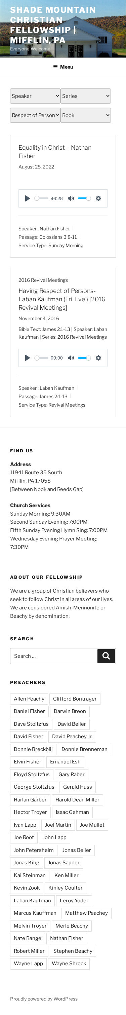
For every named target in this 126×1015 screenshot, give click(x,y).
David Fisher (28, 737)
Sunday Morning (65, 245)
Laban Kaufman (57, 388)
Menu (66, 67)
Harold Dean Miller (77, 800)
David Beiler (71, 724)
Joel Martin (58, 825)
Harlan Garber (30, 800)
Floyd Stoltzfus (32, 775)
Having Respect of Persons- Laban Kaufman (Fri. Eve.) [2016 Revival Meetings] (62, 299)
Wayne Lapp (28, 964)
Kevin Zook (27, 888)
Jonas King (26, 863)
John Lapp (55, 837)
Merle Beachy (71, 926)
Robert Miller (29, 951)
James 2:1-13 (56, 329)
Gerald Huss (77, 787)
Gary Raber (71, 775)
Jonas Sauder (64, 863)
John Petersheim (34, 850)
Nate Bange (27, 938)
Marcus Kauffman (35, 913)
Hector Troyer (30, 812)
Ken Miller (66, 875)
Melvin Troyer (30, 926)
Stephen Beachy (72, 951)
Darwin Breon (70, 711)
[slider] (41, 198)
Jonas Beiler (76, 850)
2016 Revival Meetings (43, 280)
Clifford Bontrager (75, 699)
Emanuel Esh (65, 762)
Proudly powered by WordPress (44, 999)
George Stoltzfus (34, 787)
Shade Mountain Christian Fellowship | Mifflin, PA (53, 25)
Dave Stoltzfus (31, 724)
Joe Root (24, 837)
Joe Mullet (92, 825)
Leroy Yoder (74, 901)
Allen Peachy (29, 699)
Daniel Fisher (29, 711)
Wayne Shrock (69, 964)
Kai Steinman (30, 875)
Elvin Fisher (27, 762)
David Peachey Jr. (72, 737)
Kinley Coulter (65, 888)
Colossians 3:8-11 (58, 237)
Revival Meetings (66, 405)
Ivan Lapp (25, 825)
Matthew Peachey (86, 913)
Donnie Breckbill (33, 749)
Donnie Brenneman (84, 749)
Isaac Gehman (72, 812)
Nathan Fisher (55, 228)
